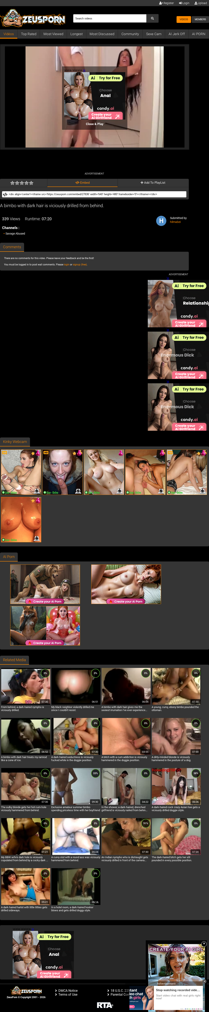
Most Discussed (102, 34)
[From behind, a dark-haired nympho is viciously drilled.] (25, 704)
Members (200, 19)
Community (130, 34)
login (66, 264)
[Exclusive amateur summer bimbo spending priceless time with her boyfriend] (76, 804)
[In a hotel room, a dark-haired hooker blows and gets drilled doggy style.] (76, 904)
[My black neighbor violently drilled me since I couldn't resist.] (76, 704)
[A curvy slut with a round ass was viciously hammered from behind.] (76, 854)
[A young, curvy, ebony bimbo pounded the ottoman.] (176, 704)
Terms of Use (67, 994)
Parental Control (122, 994)
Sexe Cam (153, 34)
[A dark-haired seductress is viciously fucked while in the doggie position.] (76, 754)
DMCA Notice (68, 991)
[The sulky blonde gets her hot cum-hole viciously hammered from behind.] (25, 804)
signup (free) (80, 264)
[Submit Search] (152, 18)
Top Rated (28, 34)
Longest (76, 34)
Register (168, 3)
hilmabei (175, 222)
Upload (202, 3)
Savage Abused (15, 233)
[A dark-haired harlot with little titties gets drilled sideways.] (25, 904)
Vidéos (8, 34)
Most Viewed (53, 34)
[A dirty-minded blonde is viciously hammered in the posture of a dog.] (176, 754)
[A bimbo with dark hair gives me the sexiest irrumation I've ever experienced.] (126, 704)
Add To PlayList (154, 183)
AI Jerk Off (177, 34)
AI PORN (198, 34)
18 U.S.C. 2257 (121, 991)
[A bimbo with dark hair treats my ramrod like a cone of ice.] (25, 754)
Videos (184, 19)
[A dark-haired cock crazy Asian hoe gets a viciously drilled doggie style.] (176, 804)
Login (185, 3)
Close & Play (94, 124)
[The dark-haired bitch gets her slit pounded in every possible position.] (176, 854)
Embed (84, 183)
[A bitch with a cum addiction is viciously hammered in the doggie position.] (126, 754)
